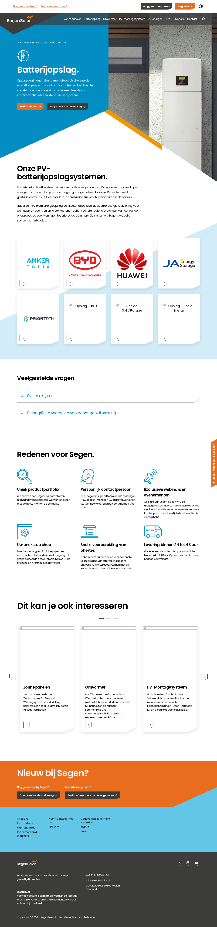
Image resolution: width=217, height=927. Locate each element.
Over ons (179, 19)
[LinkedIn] (179, 863)
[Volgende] (204, 677)
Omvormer (110, 19)
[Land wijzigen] (201, 6)
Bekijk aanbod (28, 106)
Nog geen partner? (25, 6)
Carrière (54, 827)
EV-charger (155, 19)
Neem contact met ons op (61, 820)
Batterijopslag (92, 19)
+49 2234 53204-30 (97, 875)
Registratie (185, 6)
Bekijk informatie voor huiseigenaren (91, 795)
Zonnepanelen (72, 19)
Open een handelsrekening (37, 795)
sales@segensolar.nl (98, 880)
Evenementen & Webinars (27, 834)
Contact (192, 19)
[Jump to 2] (108, 618)
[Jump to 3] (115, 618)
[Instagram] (188, 863)
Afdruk (85, 827)
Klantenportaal (26, 827)
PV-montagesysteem (132, 19)
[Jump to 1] (101, 618)
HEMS (168, 19)
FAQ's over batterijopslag (66, 106)
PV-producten (30, 42)
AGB (83, 831)
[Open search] (203, 19)
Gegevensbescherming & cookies (94, 820)
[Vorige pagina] (12, 677)
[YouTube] (197, 863)
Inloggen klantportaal (156, 6)
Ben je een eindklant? (54, 6)
